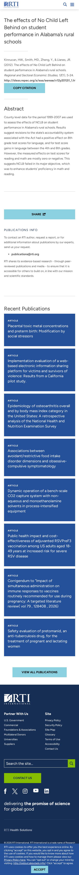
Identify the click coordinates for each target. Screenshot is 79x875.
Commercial (11, 725)
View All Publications (40, 672)
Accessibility (52, 744)
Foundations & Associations (20, 730)
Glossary (50, 734)
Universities (11, 739)
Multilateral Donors (15, 734)
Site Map (50, 730)
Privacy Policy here (15, 860)
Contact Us (51, 749)
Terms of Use (52, 739)
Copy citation (24, 88)
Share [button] (36, 214)
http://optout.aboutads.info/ (29, 863)
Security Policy (53, 725)
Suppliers (9, 744)
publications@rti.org (25, 254)
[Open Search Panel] (65, 4)
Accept (41, 869)
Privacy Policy (53, 720)
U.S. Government (14, 720)
